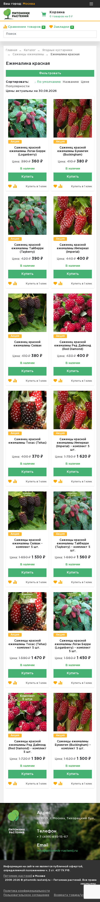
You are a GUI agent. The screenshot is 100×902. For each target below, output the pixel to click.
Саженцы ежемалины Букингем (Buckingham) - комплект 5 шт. (73, 745)
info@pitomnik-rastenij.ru (57, 851)
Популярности (18, 86)
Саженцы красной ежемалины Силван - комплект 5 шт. (27, 543)
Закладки (63, 27)
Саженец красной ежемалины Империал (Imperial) (73, 248)
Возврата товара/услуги (72, 895)
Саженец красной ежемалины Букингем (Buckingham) (72, 151)
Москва (29, 4)
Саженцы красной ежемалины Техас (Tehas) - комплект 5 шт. (27, 644)
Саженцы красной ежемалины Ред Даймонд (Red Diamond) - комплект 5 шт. (27, 746)
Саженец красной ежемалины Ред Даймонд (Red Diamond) (72, 345)
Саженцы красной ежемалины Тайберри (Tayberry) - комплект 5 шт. (72, 545)
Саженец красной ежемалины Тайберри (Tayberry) (27, 248)
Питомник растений (17, 876)
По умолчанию (48, 82)
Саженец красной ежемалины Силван (27, 344)
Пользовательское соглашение (26, 895)
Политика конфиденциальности (26, 891)
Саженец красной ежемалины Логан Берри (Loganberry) (27, 151)
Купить (27, 176)
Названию (71, 82)
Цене (85, 82)
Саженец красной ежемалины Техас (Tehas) (27, 441)
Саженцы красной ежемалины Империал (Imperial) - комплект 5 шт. (73, 444)
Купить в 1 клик (36, 186)
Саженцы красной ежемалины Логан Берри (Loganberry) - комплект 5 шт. (73, 646)
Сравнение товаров (25, 27)
